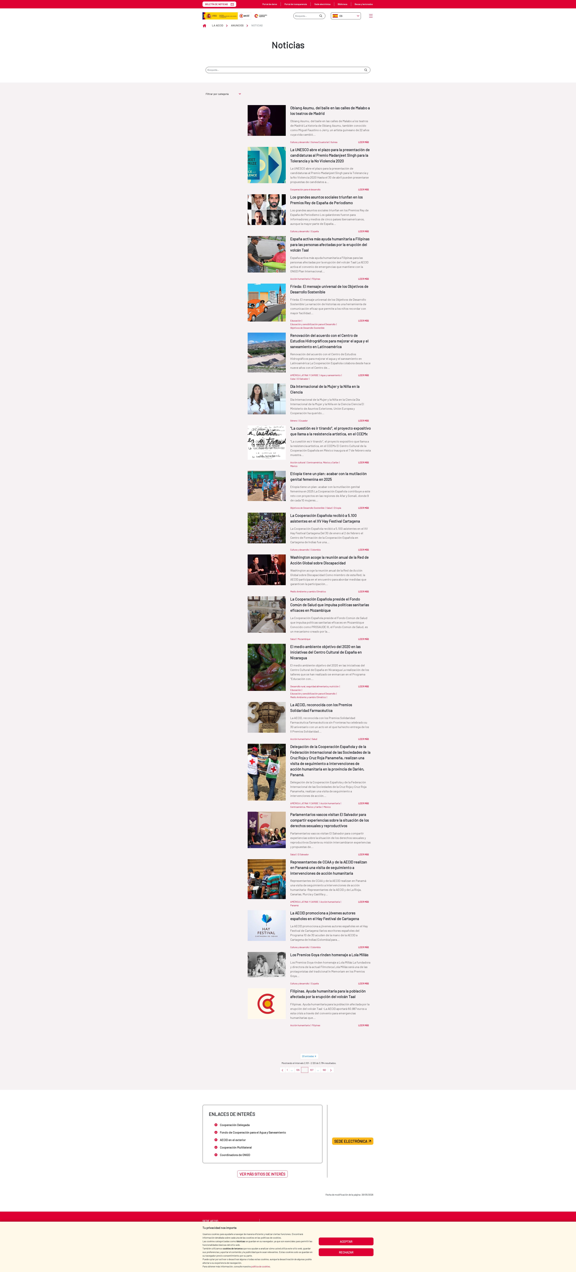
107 (312, 1070)
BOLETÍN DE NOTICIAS (216, 4)
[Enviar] (321, 16)
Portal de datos (269, 4)
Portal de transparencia (296, 4)
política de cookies (260, 1266)
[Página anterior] (282, 1070)
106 (305, 1070)
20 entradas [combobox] (308, 1056)
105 (298, 1070)
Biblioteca (342, 4)
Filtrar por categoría (217, 93)
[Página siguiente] (331, 1070)
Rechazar (346, 1252)
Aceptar (346, 1241)
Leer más (363, 142)
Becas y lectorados (364, 4)
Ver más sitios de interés (262, 1174)
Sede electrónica (322, 4)
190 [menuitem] (325, 1070)
